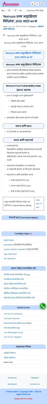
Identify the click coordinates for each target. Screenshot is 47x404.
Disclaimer (12, 384)
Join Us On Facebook (13, 314)
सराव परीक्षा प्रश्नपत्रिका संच (15, 284)
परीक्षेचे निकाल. (10, 353)
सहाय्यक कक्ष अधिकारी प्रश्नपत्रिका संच (19, 298)
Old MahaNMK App (12, 328)
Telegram (34, 378)
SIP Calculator (10, 258)
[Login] (37, 4)
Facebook (12, 378)
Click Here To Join (39, 203)
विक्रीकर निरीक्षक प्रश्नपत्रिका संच (17, 293)
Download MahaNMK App (15, 323)
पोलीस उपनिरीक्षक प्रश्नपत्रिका (16, 288)
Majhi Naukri (9, 240)
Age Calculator (10, 254)
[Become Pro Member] (32, 4)
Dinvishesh (8, 245)
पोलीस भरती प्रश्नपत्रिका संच (15, 274)
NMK (11, 362)
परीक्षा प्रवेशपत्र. (10, 358)
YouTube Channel (11, 318)
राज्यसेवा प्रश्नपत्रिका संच (14, 279)
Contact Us (35, 384)
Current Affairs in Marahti (15, 249)
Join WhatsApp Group (13, 332)
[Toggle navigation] (42, 4)
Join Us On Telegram (13, 337)
